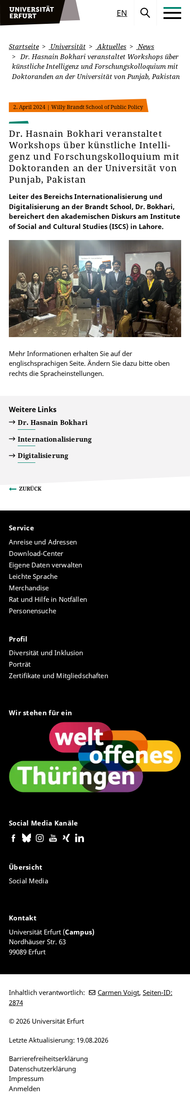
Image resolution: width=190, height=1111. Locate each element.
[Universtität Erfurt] (40, 13)
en (122, 13)
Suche (145, 13)
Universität (67, 46)
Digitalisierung (43, 455)
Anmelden (24, 1088)
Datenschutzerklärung (42, 1068)
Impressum (26, 1078)
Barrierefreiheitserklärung (48, 1058)
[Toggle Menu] (172, 13)
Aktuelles (110, 46)
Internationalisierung (54, 439)
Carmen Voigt (118, 992)
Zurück (30, 488)
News (145, 46)
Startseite (24, 46)
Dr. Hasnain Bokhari (52, 422)
